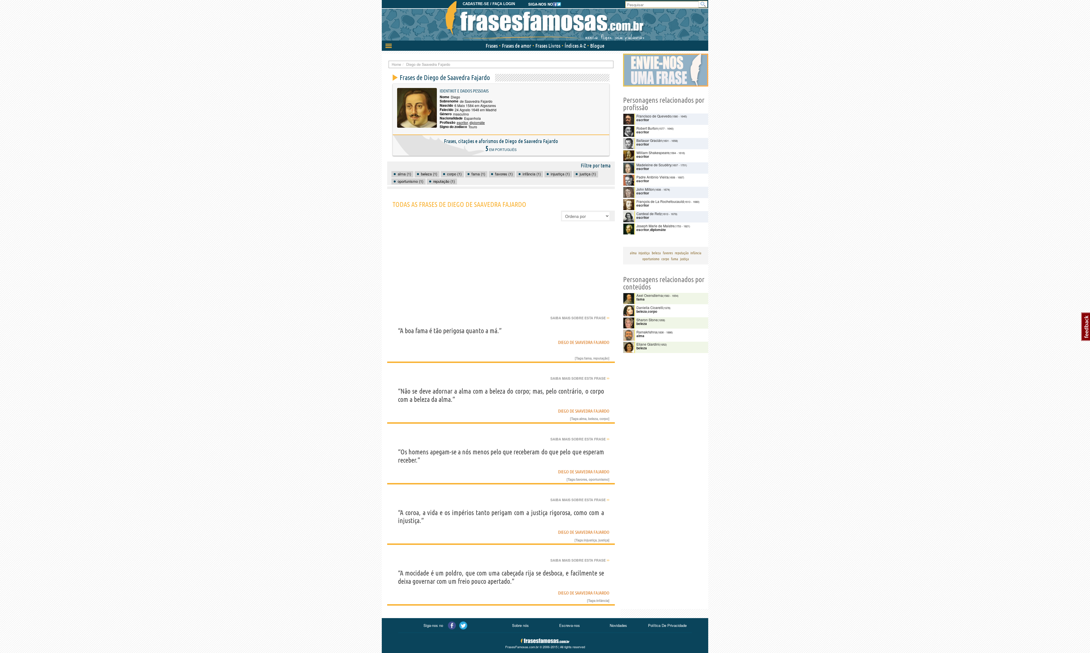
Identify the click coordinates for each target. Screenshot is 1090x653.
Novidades (618, 625)
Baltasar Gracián (649, 140)
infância (602, 600)
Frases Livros (547, 46)
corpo (604, 418)
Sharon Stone (647, 319)
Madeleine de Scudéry (653, 164)
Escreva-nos (569, 625)
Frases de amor (516, 46)
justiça (603, 540)
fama (588, 358)
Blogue (597, 46)
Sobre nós (520, 625)
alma (582, 418)
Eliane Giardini (647, 344)
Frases (492, 46)
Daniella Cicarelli (649, 307)
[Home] (545, 21)
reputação (600, 358)
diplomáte (477, 122)
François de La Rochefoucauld (660, 201)
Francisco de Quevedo (653, 116)
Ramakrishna (646, 331)
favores (581, 479)
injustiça (590, 540)
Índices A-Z (575, 46)
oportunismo (598, 479)
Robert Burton (647, 128)
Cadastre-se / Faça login (489, 4)
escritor (462, 122)
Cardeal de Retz (649, 213)
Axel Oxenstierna (649, 295)
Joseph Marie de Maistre (655, 225)
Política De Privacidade (667, 625)
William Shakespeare (652, 152)
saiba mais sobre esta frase (579, 317)
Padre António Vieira (652, 177)
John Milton (645, 189)
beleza (593, 418)
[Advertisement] (501, 272)
